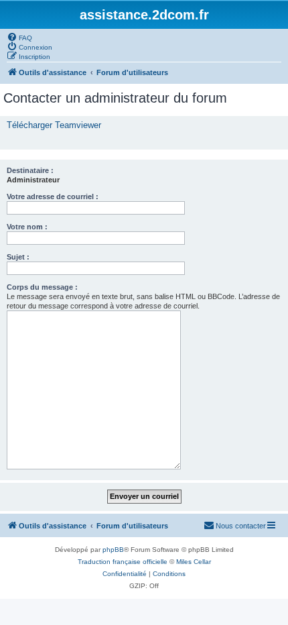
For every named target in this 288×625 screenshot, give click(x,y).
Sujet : (18, 257)
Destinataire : (30, 170)
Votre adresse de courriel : (52, 196)
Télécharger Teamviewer (54, 125)
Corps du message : (42, 287)
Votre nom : (27, 227)
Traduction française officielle (122, 561)
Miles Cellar (193, 561)
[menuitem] (19, 37)
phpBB (113, 549)
